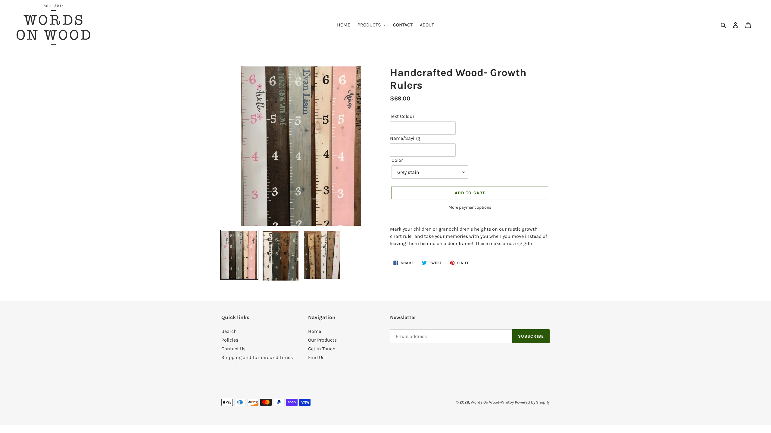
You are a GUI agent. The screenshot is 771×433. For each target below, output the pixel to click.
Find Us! (317, 357)
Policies (229, 340)
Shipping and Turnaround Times (257, 357)
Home (314, 331)
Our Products (322, 340)
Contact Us (233, 349)
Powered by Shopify (532, 402)
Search (229, 331)
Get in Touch (322, 349)
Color (397, 160)
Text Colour (402, 116)
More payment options (469, 207)
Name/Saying (405, 138)
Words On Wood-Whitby (492, 402)
